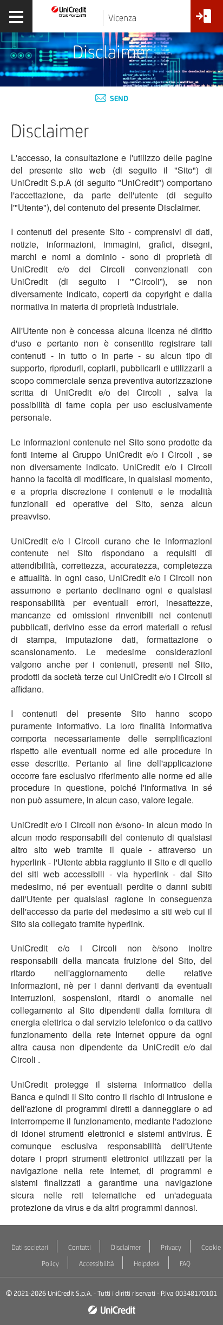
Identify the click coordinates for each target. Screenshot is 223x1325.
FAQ (185, 1264)
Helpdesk (147, 1264)
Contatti (79, 1247)
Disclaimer (126, 1247)
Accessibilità (96, 1264)
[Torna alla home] (69, 11)
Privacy (171, 1247)
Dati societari (29, 1247)
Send (118, 98)
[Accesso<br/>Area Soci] (207, 20)
